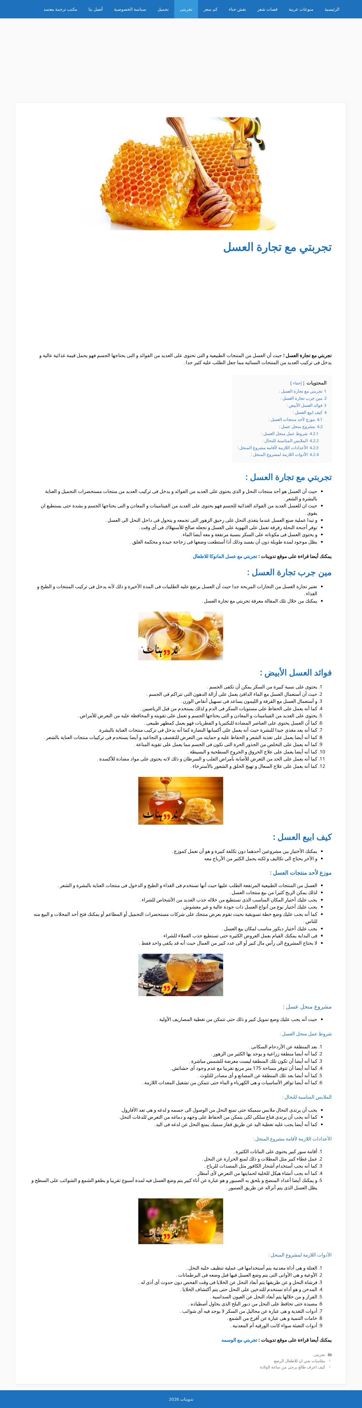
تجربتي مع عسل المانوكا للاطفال (225, 556)
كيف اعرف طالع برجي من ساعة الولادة (292, 1367)
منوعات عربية (301, 9)
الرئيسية (332, 9)
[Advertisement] (181, 57)
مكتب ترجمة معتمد (60, 9)
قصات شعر (267, 9)
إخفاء (297, 383)
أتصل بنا (96, 9)
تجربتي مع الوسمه (239, 1340)
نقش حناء (237, 9)
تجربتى (186, 9)
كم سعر (210, 9)
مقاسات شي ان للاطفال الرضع (299, 1360)
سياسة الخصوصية (130, 9)
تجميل (163, 9)
